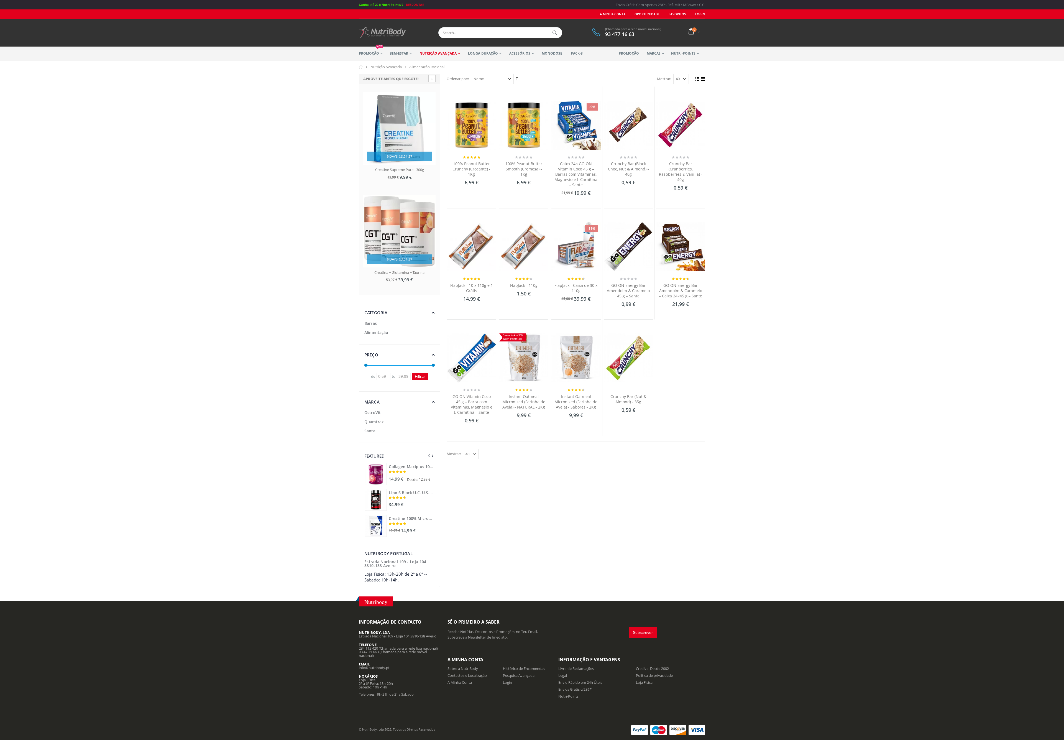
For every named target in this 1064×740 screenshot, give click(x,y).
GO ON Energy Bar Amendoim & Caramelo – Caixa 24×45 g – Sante (680, 290)
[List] (702, 79)
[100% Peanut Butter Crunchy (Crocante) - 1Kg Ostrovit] (471, 125)
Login (507, 682)
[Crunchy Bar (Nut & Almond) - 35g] (628, 358)
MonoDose (552, 53)
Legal (562, 675)
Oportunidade (647, 14)
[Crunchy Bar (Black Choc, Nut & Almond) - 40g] (628, 125)
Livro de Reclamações (576, 668)
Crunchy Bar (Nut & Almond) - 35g (628, 399)
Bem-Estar (399, 53)
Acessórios (519, 53)
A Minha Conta (612, 14)
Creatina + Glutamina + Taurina (399, 272)
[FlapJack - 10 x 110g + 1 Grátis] (471, 247)
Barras (370, 323)
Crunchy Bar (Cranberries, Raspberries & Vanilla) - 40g (680, 171)
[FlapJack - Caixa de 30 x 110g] (576, 247)
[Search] (555, 32)
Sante (369, 430)
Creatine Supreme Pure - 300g (399, 169)
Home (361, 67)
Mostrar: (664, 78)
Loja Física (644, 682)
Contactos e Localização (467, 675)
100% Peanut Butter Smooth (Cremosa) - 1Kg (523, 169)
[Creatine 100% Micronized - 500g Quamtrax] (376, 526)
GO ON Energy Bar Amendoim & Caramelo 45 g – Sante (628, 290)
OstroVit (372, 412)
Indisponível (627, 422)
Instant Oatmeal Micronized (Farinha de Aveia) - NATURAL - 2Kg (523, 402)
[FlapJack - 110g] (524, 247)
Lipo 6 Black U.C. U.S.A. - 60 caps (411, 492)
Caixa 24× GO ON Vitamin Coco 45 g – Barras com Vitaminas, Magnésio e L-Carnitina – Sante (575, 174)
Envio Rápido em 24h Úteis (580, 682)
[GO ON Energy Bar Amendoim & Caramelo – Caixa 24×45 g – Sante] (680, 247)
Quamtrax (374, 421)
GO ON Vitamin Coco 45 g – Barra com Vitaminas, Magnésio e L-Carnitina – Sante (471, 404)
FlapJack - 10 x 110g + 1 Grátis (471, 288)
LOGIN (700, 14)
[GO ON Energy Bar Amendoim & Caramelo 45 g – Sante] (628, 247)
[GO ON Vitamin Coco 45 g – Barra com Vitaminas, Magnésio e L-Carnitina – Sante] (471, 358)
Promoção (371, 51)
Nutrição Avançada (438, 53)
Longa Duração (483, 53)
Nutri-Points (683, 53)
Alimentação (376, 332)
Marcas (654, 53)
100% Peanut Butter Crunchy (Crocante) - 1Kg (471, 169)
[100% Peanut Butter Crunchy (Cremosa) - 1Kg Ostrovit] (524, 125)
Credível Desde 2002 (652, 668)
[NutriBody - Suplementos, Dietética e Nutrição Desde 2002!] (382, 32)
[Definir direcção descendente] (517, 78)
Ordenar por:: (458, 78)
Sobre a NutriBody (462, 668)
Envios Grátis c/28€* (575, 689)
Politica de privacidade (654, 675)
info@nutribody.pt (374, 667)
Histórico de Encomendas (524, 668)
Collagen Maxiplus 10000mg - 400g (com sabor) (411, 466)
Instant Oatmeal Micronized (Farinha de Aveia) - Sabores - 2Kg (575, 402)
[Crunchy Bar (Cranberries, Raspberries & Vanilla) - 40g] (680, 125)
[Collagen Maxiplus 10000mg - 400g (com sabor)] (376, 474)
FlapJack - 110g (524, 285)
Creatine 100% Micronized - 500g (411, 518)
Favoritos (677, 14)
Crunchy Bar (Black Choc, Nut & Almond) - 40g (628, 169)
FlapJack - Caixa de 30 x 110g (575, 288)
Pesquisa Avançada (518, 675)
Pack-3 (577, 53)
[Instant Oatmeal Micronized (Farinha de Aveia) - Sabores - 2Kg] (576, 358)
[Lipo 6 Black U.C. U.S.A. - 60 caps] (376, 500)
